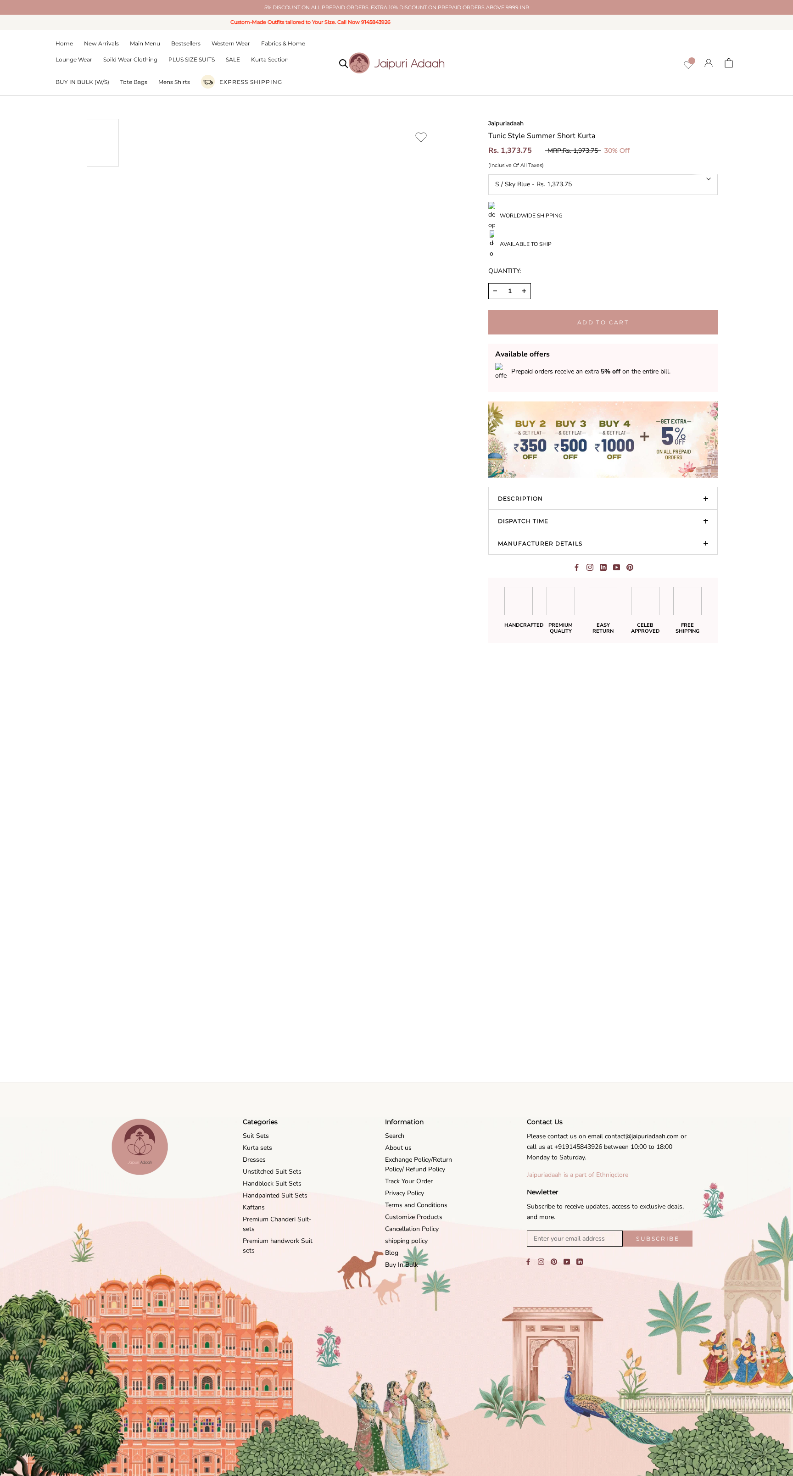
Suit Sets (256, 1135)
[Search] (343, 62)
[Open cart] (728, 62)
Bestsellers (186, 43)
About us (398, 1147)
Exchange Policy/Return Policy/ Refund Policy (418, 1164)
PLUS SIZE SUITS (191, 59)
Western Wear (231, 43)
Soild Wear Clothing (130, 59)
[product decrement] (495, 291)
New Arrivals (101, 43)
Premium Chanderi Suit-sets (277, 1224)
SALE (233, 59)
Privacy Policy (404, 1193)
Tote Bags (133, 81)
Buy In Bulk (401, 1264)
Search (394, 1135)
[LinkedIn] (579, 1261)
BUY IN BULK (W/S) (82, 81)
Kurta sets (257, 1147)
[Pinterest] (629, 567)
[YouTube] (567, 1261)
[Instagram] (541, 1261)
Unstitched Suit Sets (272, 1171)
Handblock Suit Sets (272, 1183)
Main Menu (145, 43)
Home (64, 43)
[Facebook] (576, 567)
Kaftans (254, 1207)
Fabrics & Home (283, 43)
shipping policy (406, 1240)
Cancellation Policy (412, 1229)
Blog (391, 1252)
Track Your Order (409, 1181)
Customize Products (413, 1217)
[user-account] (708, 62)
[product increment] (524, 291)
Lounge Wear (74, 59)
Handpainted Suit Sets (275, 1195)
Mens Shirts (174, 81)
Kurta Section (270, 59)
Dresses (254, 1159)
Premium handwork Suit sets (278, 1245)
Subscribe (657, 1238)
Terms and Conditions (416, 1205)
